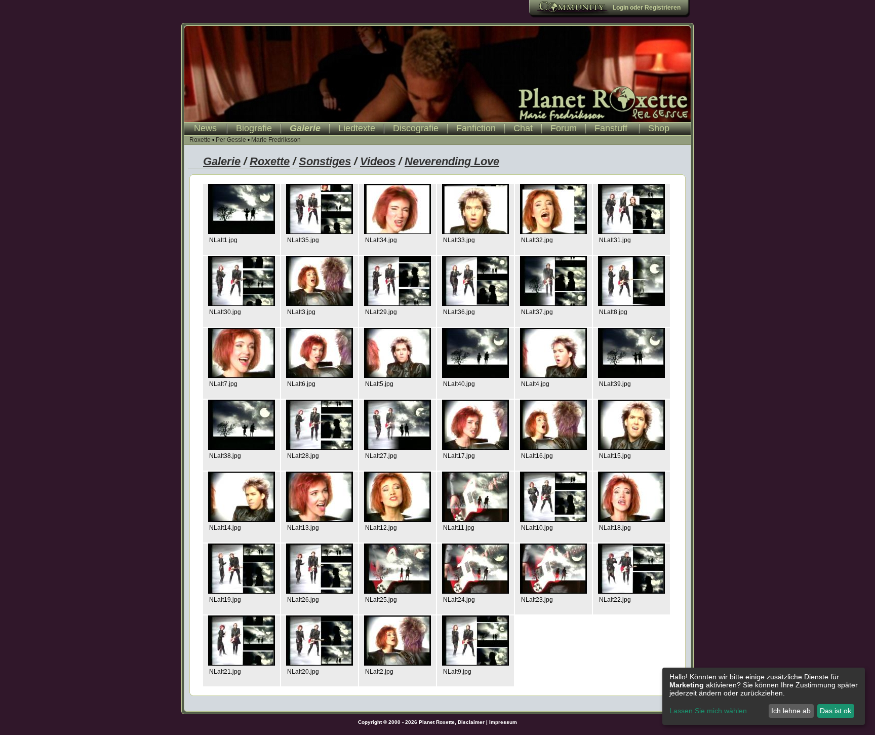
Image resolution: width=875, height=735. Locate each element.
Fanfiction (476, 128)
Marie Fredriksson (276, 139)
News (205, 128)
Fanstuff (610, 128)
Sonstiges (325, 161)
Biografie (254, 128)
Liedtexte (356, 128)
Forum (563, 128)
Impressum (503, 722)
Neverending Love (452, 161)
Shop (658, 128)
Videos (377, 161)
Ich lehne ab (791, 711)
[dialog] (763, 696)
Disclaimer (471, 722)
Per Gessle (231, 139)
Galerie (305, 128)
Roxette (200, 139)
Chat (523, 128)
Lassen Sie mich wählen (708, 711)
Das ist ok (835, 711)
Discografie (416, 128)
